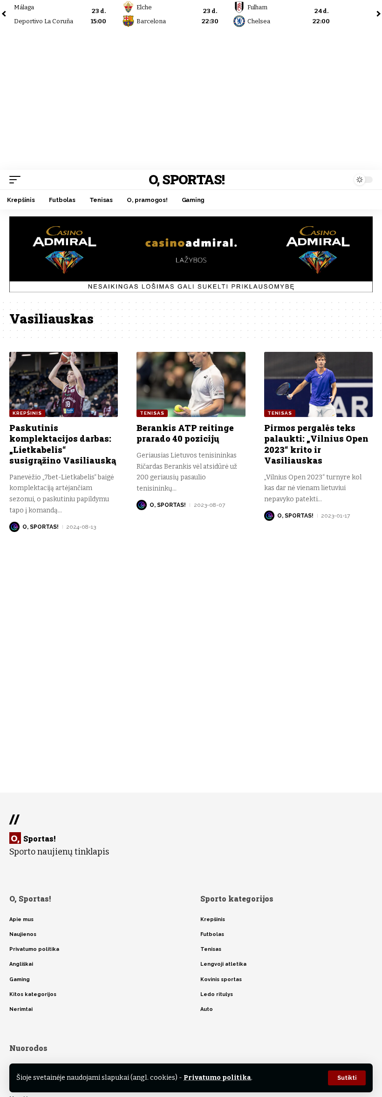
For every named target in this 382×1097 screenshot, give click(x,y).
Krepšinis (27, 413)
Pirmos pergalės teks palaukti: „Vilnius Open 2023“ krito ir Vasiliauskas (316, 444)
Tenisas (152, 413)
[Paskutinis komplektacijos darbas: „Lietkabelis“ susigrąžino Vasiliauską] (63, 384)
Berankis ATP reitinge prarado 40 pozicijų (185, 433)
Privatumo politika (217, 1078)
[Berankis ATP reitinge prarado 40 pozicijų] (190, 384)
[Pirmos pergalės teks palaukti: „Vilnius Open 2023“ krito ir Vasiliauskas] (318, 384)
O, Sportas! (187, 179)
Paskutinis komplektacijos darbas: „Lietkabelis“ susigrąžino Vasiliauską (62, 444)
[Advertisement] (191, 100)
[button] (347, 1077)
